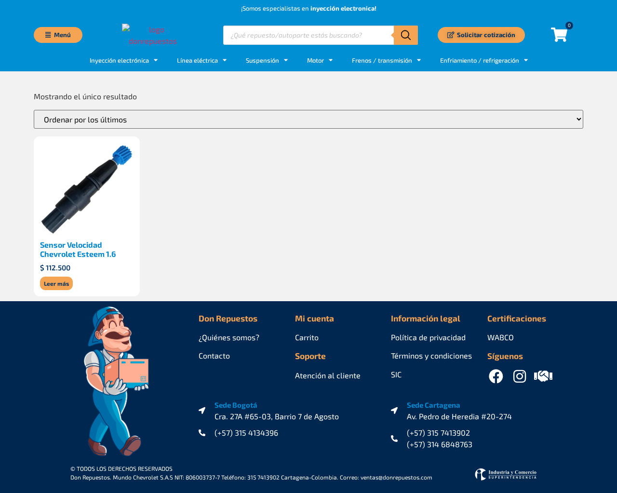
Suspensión (262, 60)
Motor (315, 60)
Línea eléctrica (197, 60)
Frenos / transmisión (382, 60)
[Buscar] (406, 35)
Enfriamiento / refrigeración (479, 60)
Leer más (56, 283)
